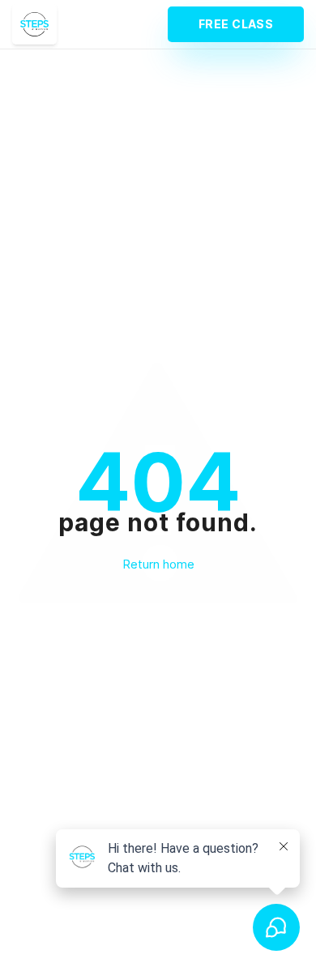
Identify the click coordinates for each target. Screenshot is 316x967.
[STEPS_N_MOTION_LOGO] (34, 24)
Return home (158, 564)
